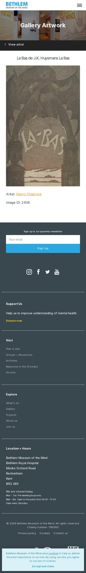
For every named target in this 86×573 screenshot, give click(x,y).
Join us (10, 426)
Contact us (61, 533)
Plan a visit (13, 348)
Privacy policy (27, 533)
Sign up (43, 248)
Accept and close (43, 566)
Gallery (10, 408)
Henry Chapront (28, 194)
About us (11, 420)
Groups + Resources (19, 354)
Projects (11, 414)
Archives (11, 360)
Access (11, 372)
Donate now (14, 320)
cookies (53, 553)
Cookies (45, 533)
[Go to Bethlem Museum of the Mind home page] (17, 5)
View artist (16, 44)
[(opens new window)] (29, 272)
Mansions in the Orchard (22, 366)
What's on (12, 403)
